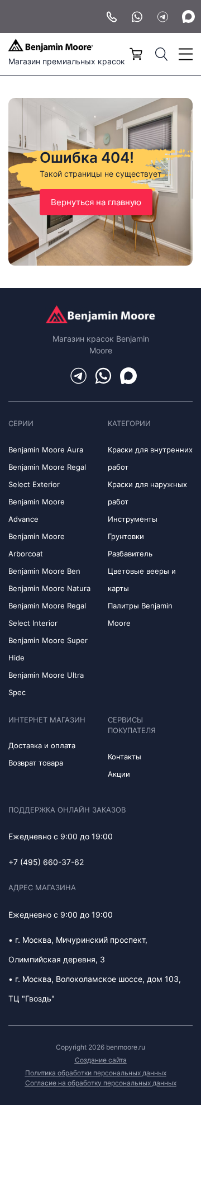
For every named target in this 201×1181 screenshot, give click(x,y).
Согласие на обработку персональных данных (100, 1083)
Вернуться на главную (96, 202)
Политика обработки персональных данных (95, 1073)
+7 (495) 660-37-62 (46, 862)
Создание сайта (101, 1060)
